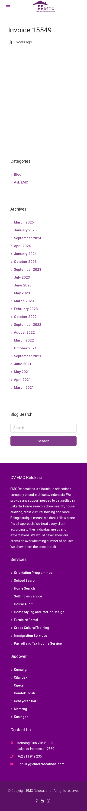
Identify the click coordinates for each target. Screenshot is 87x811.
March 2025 (24, 222)
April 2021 (22, 380)
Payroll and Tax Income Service (38, 643)
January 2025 (25, 230)
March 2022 (24, 340)
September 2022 (27, 325)
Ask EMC (21, 182)
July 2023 (22, 277)
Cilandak (20, 677)
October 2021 (25, 348)
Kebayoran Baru (26, 701)
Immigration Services (30, 635)
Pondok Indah (24, 693)
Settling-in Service (28, 596)
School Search (25, 580)
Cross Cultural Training (31, 628)
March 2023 (24, 301)
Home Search (24, 588)
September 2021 (27, 356)
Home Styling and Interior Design (39, 612)
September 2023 (27, 269)
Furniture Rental (26, 620)
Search (43, 441)
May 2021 (22, 372)
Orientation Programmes (33, 573)
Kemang (20, 669)
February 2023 (26, 309)
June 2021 (23, 364)
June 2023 (23, 285)
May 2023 (22, 293)
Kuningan (21, 717)
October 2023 (25, 262)
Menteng (20, 709)
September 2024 (27, 238)
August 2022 (24, 332)
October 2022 (25, 317)
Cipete (18, 685)
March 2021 (24, 387)
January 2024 (25, 254)
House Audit (23, 604)
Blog (17, 174)
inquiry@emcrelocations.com (41, 764)
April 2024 (22, 246)
